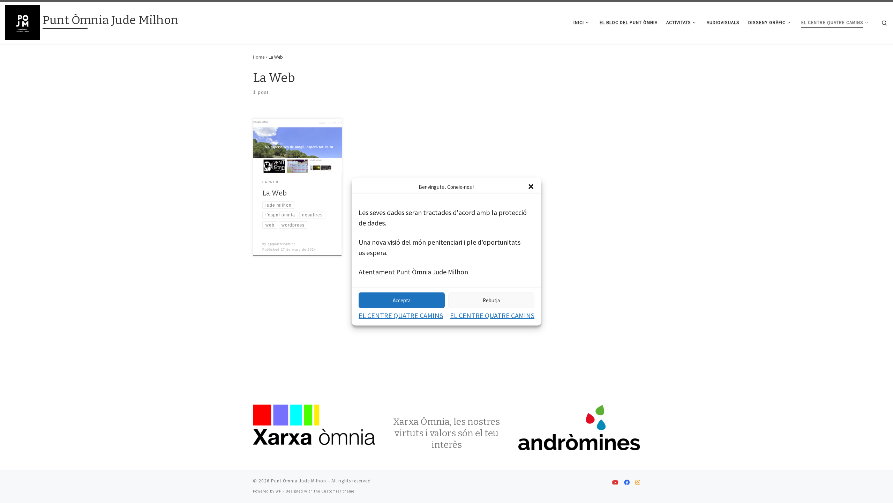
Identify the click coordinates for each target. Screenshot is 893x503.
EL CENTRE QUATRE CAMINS (401, 315)
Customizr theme (337, 491)
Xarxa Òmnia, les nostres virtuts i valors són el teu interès (446, 433)
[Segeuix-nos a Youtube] (615, 483)
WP (279, 491)
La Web (274, 193)
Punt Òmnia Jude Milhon (298, 481)
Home (258, 57)
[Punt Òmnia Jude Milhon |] (22, 22)
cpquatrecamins (282, 244)
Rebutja (491, 300)
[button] (530, 186)
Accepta (402, 300)
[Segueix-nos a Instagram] (637, 483)
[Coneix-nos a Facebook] (627, 483)
